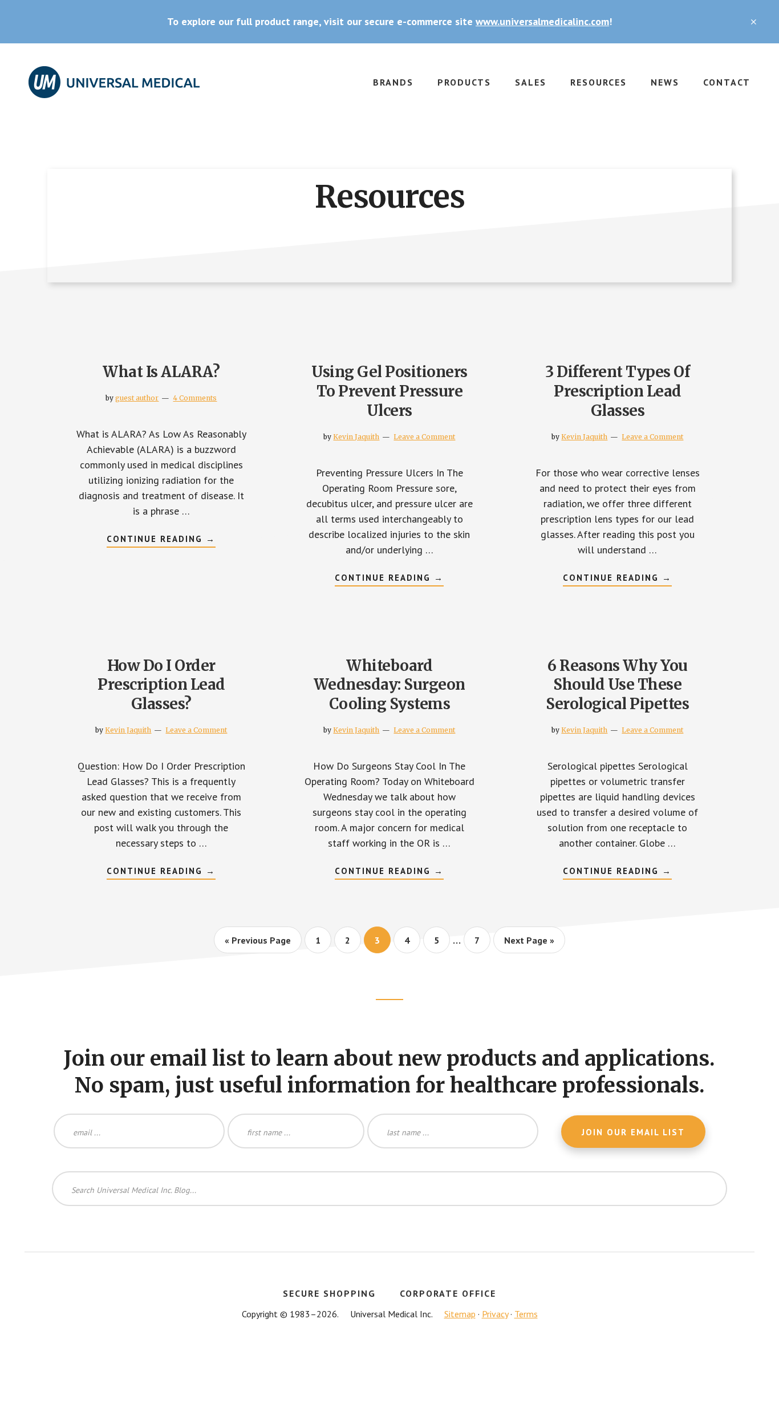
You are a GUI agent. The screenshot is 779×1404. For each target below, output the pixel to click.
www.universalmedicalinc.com (542, 21)
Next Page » (529, 943)
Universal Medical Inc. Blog (114, 89)
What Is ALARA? (161, 371)
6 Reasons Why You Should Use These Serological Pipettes (617, 685)
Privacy (495, 1314)
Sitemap (460, 1314)
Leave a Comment (424, 436)
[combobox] (389, 1188)
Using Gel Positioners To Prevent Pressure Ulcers (389, 391)
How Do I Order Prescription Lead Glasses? (161, 685)
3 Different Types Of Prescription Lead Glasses (617, 391)
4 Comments (195, 398)
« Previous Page (258, 943)
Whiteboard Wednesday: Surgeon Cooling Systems (389, 685)
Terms (526, 1314)
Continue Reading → (161, 540)
